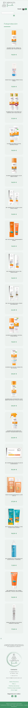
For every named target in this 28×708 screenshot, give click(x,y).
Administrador (19, 705)
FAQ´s (14, 683)
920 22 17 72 (15, 675)
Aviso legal (14, 690)
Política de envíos (14, 686)
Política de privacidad (14, 688)
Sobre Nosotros (14, 681)
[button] (14, 15)
